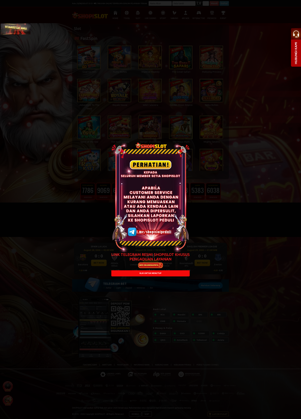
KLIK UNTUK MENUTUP (150, 273)
